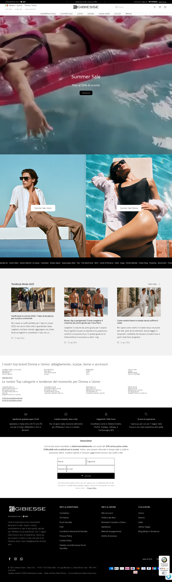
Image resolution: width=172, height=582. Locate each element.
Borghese (89, 369)
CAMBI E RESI (18, 9)
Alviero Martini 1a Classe (11, 369)
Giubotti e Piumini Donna (137, 393)
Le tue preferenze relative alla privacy (82, 573)
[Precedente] (67, 1)
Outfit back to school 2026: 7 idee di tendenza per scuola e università (32, 317)
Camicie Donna (91, 391)
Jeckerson (6, 372)
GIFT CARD (9, 9)
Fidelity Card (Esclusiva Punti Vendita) (73, 547)
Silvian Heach (7, 374)
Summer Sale (66, 14)
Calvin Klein (132, 369)
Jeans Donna (91, 388)
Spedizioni (106, 526)
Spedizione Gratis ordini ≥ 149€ (86, 2)
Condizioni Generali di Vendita (73, 531)
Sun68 (46, 374)
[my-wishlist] (160, 7)
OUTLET (117, 14)
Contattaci (64, 513)
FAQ (61, 526)
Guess (88, 371)
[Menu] (168, 557)
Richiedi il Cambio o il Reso (113, 522)
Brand (129, 14)
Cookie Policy (66, 540)
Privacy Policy (92, 488)
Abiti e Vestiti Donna (9, 388)
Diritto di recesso (109, 536)
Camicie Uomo (133, 391)
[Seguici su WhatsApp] (21, 558)
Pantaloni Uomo (50, 390)
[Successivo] (105, 1)
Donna (27, 5)
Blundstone (48, 369)
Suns (88, 374)
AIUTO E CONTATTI (30, 9)
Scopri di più (162, 2)
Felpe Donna (91, 387)
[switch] (164, 573)
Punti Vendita (66, 522)
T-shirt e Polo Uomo (51, 391)
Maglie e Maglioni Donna (53, 393)
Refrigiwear (132, 372)
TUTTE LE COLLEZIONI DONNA (12, 398)
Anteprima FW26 (48, 14)
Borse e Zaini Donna (93, 390)
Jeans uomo (132, 388)
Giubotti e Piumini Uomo (11, 394)
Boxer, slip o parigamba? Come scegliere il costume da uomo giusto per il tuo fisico (83, 321)
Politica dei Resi (108, 517)
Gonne (4, 393)
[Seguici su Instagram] (15, 558)
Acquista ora (86, 93)
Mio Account (107, 513)
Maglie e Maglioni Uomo (95, 393)
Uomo (34, 5)
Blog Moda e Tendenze (148, 531)
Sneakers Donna (8, 387)
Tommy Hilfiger (134, 374)
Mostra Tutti (7, 378)
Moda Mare (104, 14)
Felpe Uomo (132, 387)
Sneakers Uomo (50, 387)
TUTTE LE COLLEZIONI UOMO (12, 400)
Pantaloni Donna (8, 390)
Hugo (130, 371)
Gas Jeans (47, 371)
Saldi (140, 522)
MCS (87, 372)
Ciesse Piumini (7, 371)
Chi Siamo (64, 517)
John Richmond (50, 372)
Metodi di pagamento (111, 531)
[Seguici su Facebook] (9, 558)
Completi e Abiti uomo (52, 388)
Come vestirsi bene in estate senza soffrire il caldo (137, 321)
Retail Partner (61, 573)
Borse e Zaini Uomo (135, 390)
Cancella (146, 7)
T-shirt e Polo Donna (10, 391)
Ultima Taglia (144, 526)
